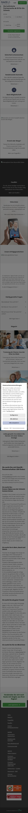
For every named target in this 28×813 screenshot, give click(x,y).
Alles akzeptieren (14, 423)
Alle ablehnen (14, 419)
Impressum (6, 428)
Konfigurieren (10, 411)
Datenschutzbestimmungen (18, 428)
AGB (10, 428)
